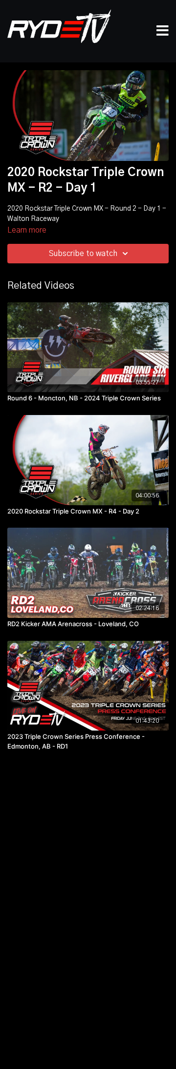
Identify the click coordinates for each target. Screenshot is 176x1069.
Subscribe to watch (83, 253)
